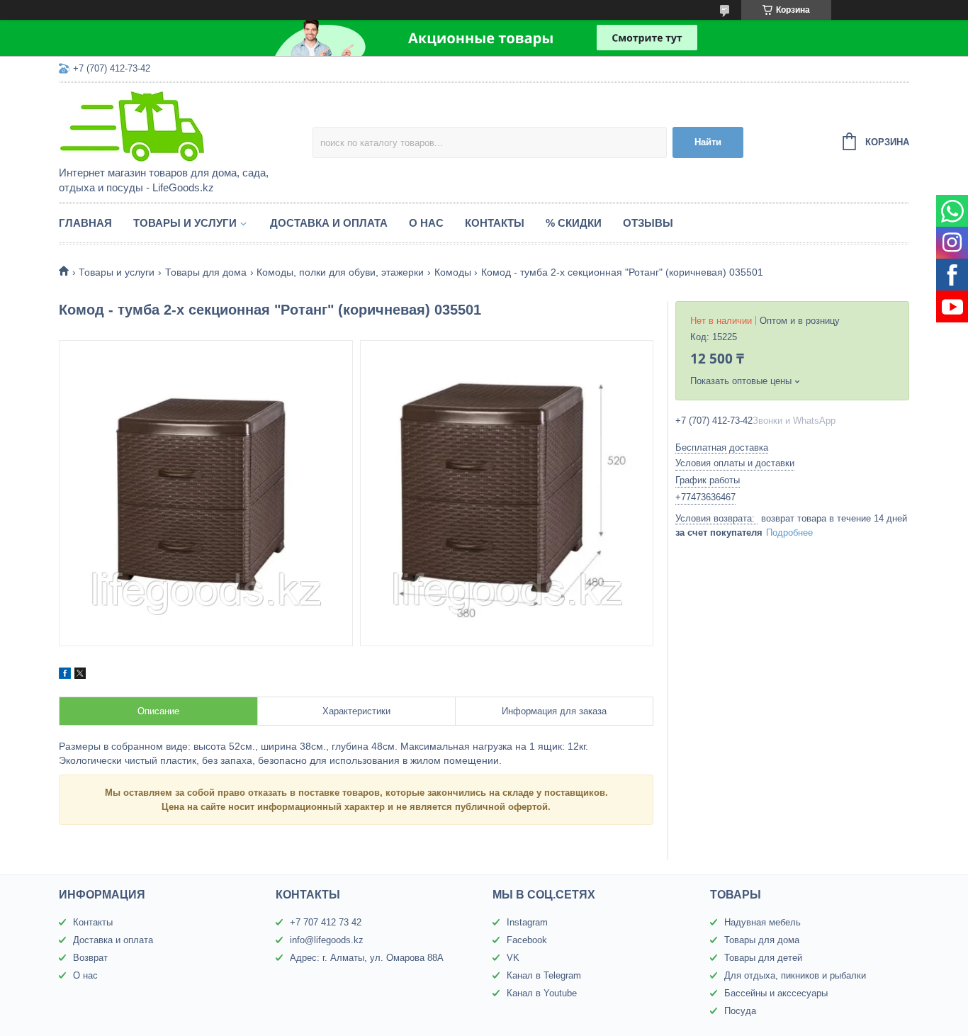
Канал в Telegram (544, 975)
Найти (707, 142)
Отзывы (648, 223)
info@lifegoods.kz (327, 940)
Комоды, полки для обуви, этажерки (340, 272)
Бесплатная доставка (721, 447)
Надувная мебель (762, 922)
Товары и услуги (185, 223)
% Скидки (574, 223)
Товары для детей (763, 957)
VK (513, 957)
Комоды (452, 272)
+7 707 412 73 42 (325, 922)
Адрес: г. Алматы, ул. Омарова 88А (367, 957)
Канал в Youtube (542, 993)
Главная (85, 223)
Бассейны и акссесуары (776, 993)
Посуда (740, 1011)
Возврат (90, 957)
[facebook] (65, 675)
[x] (80, 675)
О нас (426, 223)
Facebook (527, 940)
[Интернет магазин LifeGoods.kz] (183, 125)
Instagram (527, 922)
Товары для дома (206, 272)
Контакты (494, 223)
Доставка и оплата (329, 223)
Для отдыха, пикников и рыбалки (795, 975)
